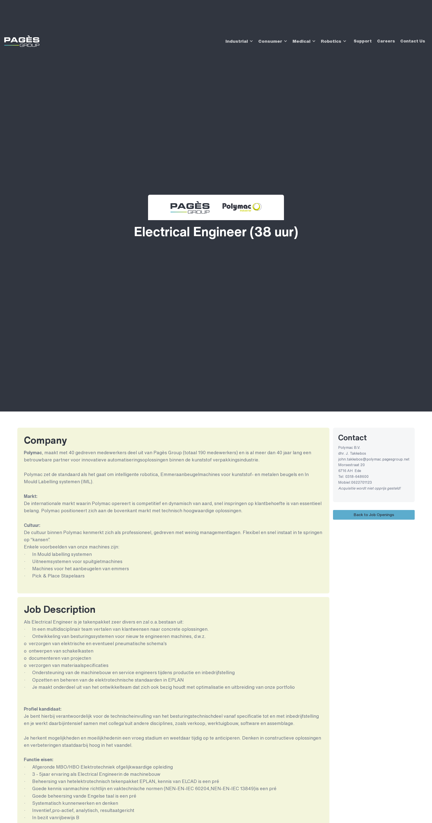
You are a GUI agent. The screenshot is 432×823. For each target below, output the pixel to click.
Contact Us (412, 41)
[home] (21, 41)
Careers (386, 41)
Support (363, 41)
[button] (238, 41)
